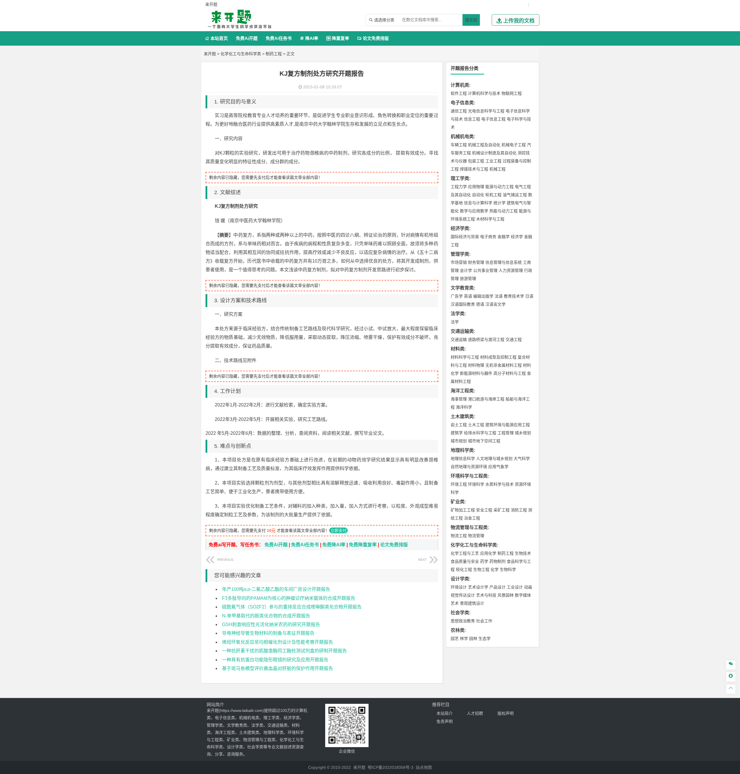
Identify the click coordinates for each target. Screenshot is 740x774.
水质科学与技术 (499, 484)
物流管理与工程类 (469, 527)
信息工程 (472, 119)
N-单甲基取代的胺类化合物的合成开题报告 (266, 615)
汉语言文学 (495, 304)
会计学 (466, 270)
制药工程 (274, 53)
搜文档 (471, 20)
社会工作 (484, 621)
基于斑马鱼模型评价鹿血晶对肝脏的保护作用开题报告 (277, 668)
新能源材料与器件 (476, 373)
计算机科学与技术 (484, 93)
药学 (484, 561)
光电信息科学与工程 (486, 111)
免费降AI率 (333, 544)
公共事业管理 (485, 270)
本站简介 (444, 713)
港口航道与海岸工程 (486, 399)
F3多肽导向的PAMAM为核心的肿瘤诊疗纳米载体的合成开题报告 (288, 598)
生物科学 (508, 569)
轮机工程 (493, 194)
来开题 (210, 53)
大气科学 (522, 458)
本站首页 (216, 38)
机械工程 (497, 169)
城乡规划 (523, 432)
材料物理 (476, 365)
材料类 (458, 348)
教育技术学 (514, 296)
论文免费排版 (373, 38)
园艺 (455, 638)
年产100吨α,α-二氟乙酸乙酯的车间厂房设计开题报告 (276, 589)
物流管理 (476, 535)
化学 (495, 569)
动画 (528, 587)
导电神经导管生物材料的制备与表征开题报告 (268, 633)
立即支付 (338, 530)
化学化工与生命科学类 (241, 53)
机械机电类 (462, 136)
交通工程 (514, 339)
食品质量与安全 (465, 561)
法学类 (458, 313)
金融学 (503, 236)
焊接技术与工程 (474, 169)
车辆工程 (459, 144)
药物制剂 (497, 561)
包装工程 (476, 161)
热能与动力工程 (503, 211)
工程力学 (459, 186)
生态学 (484, 638)
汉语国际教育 (463, 304)
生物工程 (481, 569)
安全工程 (484, 510)
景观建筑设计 (472, 603)
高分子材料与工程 (509, 373)
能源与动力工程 (499, 186)
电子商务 (488, 236)
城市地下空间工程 (484, 441)
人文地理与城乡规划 (494, 458)
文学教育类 (462, 287)
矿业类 (458, 501)
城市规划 (459, 441)
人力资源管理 (511, 270)
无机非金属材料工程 (503, 365)
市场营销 (459, 262)
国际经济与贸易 (465, 236)
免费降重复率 (363, 544)
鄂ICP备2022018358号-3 (390, 767)
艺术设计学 (478, 587)
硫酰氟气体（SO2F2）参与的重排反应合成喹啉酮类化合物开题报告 (292, 606)
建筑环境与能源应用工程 (507, 424)
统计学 (499, 203)
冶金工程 (472, 518)
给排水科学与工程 (480, 432)
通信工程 (459, 111)
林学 (464, 638)
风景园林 (505, 595)
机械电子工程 (514, 144)
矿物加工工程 (463, 510)
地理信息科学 (463, 458)
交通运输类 (462, 331)
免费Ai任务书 (279, 38)
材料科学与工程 (465, 357)
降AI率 (309, 38)
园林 (473, 638)
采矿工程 (501, 510)
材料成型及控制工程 (498, 357)
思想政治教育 (463, 621)
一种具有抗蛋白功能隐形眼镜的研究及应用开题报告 (275, 659)
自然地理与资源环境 (469, 466)
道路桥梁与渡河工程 (486, 339)
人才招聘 (475, 713)
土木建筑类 (462, 416)
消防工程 (519, 510)
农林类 (458, 630)
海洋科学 (464, 407)
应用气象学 (498, 466)
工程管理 (505, 432)
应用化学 (488, 553)
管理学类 (460, 254)
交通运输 (459, 339)
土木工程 (476, 424)
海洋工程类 (462, 390)
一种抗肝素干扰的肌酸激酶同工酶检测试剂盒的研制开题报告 (284, 650)
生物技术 (523, 553)
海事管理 (459, 399)
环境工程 (459, 484)
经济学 (517, 236)
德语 (480, 304)
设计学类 (460, 578)
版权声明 (505, 713)
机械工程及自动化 (484, 144)
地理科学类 (462, 450)
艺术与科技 (486, 595)
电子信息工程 (493, 119)
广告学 (457, 296)
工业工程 (493, 161)
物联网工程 (512, 93)
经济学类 (460, 228)
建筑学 (457, 432)
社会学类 (460, 612)
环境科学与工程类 (469, 476)
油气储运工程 (515, 194)
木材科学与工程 (490, 219)
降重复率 (337, 38)
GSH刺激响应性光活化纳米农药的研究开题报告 (271, 624)
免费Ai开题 (247, 38)
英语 (468, 296)
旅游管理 (468, 278)
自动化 (478, 194)
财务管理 (476, 262)
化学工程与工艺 (465, 553)
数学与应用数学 (474, 211)
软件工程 (459, 93)
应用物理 (476, 186)
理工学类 (460, 178)
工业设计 (515, 587)
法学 (455, 322)
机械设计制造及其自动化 (494, 153)
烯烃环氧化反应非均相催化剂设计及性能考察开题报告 (277, 642)
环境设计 (459, 587)
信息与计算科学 (478, 203)
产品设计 (497, 587)
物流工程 (459, 535)
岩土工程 (459, 424)
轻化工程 (464, 569)
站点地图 (424, 767)
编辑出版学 (483, 296)
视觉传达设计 (463, 595)
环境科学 (476, 484)
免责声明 (444, 721)
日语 (529, 296)
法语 (499, 296)
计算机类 (460, 85)
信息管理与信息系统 (503, 262)
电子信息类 (462, 102)
